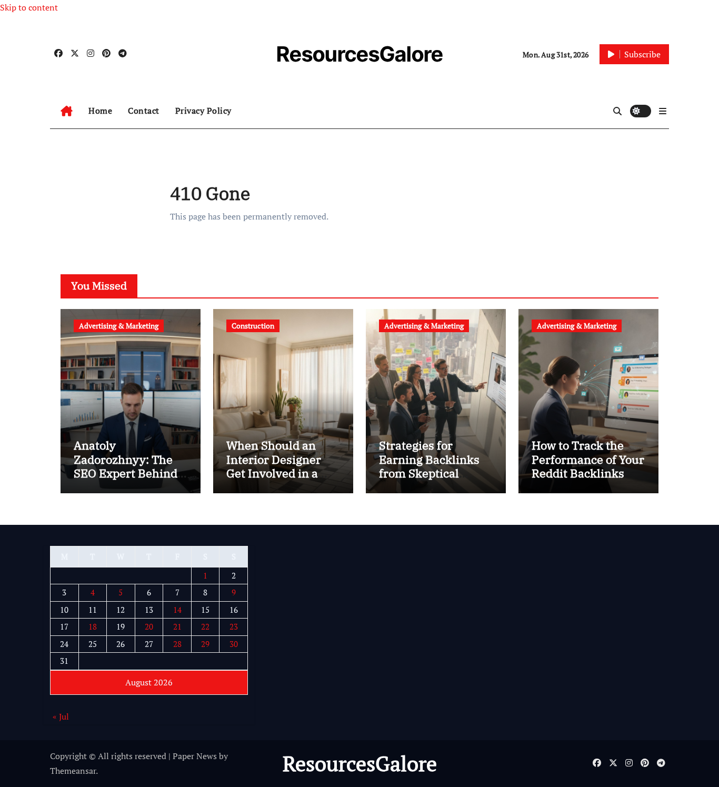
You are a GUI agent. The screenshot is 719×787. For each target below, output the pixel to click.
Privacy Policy (203, 110)
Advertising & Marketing (118, 326)
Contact (143, 110)
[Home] (67, 111)
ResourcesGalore (359, 54)
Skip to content (29, 7)
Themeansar (73, 770)
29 (205, 644)
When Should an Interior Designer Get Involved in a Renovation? (273, 465)
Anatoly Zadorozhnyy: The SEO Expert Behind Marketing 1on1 (125, 465)
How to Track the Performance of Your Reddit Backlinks (588, 459)
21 (177, 627)
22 (205, 627)
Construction (253, 326)
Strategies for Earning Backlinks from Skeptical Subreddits (429, 465)
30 (233, 644)
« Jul (61, 717)
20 (149, 627)
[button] (662, 111)
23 (233, 627)
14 (177, 609)
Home (100, 110)
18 (92, 627)
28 (177, 644)
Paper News (195, 756)
